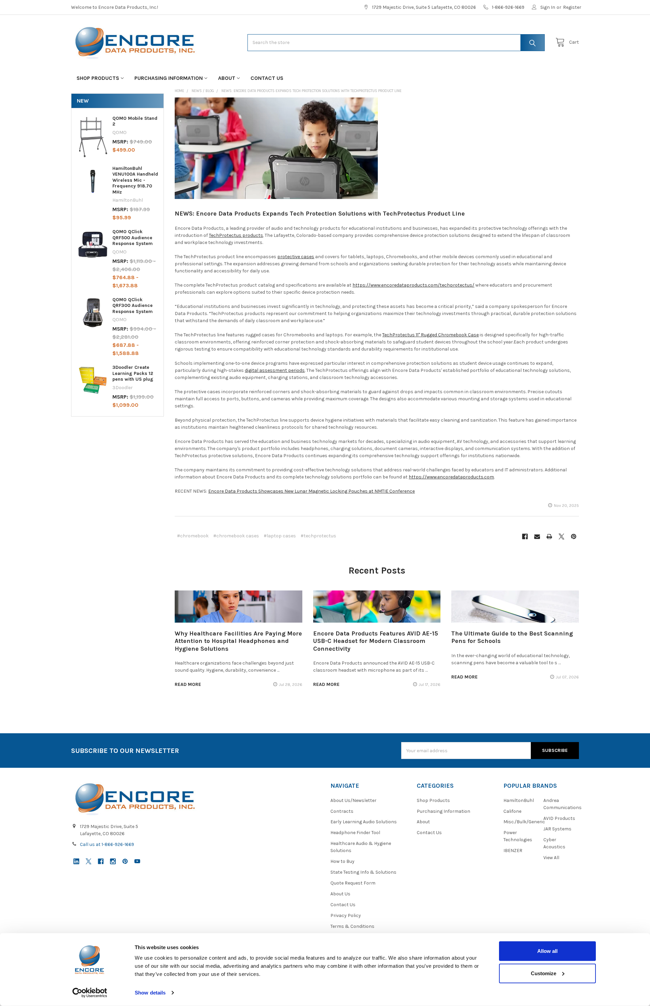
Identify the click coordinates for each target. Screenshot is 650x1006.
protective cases (295, 257)
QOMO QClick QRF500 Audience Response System (132, 237)
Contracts (341, 811)
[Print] (549, 536)
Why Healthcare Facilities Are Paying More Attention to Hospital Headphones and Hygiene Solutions (238, 641)
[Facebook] (525, 536)
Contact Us (267, 78)
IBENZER (512, 850)
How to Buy (342, 861)
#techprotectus (318, 536)
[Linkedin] (76, 861)
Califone (512, 811)
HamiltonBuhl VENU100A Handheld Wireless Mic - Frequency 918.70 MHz (135, 180)
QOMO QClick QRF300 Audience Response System (132, 305)
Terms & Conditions (352, 926)
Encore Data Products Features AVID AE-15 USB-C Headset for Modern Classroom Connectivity (375, 641)
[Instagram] (113, 861)
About (226, 78)
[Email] (537, 536)
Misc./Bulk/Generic (524, 822)
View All (551, 857)
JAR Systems (557, 829)
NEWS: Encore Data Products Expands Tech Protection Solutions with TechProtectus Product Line (320, 213)
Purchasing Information (168, 78)
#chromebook (193, 536)
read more (188, 684)
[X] (561, 536)
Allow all (547, 951)
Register (572, 7)
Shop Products (98, 78)
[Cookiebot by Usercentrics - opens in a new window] (90, 993)
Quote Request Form (352, 883)
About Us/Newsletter (353, 800)
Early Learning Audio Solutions (363, 822)
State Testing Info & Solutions (363, 872)
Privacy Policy (345, 915)
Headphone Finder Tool (355, 832)
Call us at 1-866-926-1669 (107, 844)
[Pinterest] (573, 536)
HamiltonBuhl (518, 800)
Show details (150, 993)
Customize (543, 973)
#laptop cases (280, 536)
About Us (340, 894)
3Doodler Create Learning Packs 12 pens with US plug (132, 373)
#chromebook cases (236, 536)
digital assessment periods (275, 370)
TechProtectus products (236, 235)
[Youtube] (137, 861)
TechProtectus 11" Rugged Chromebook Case (430, 335)
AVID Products (559, 818)
